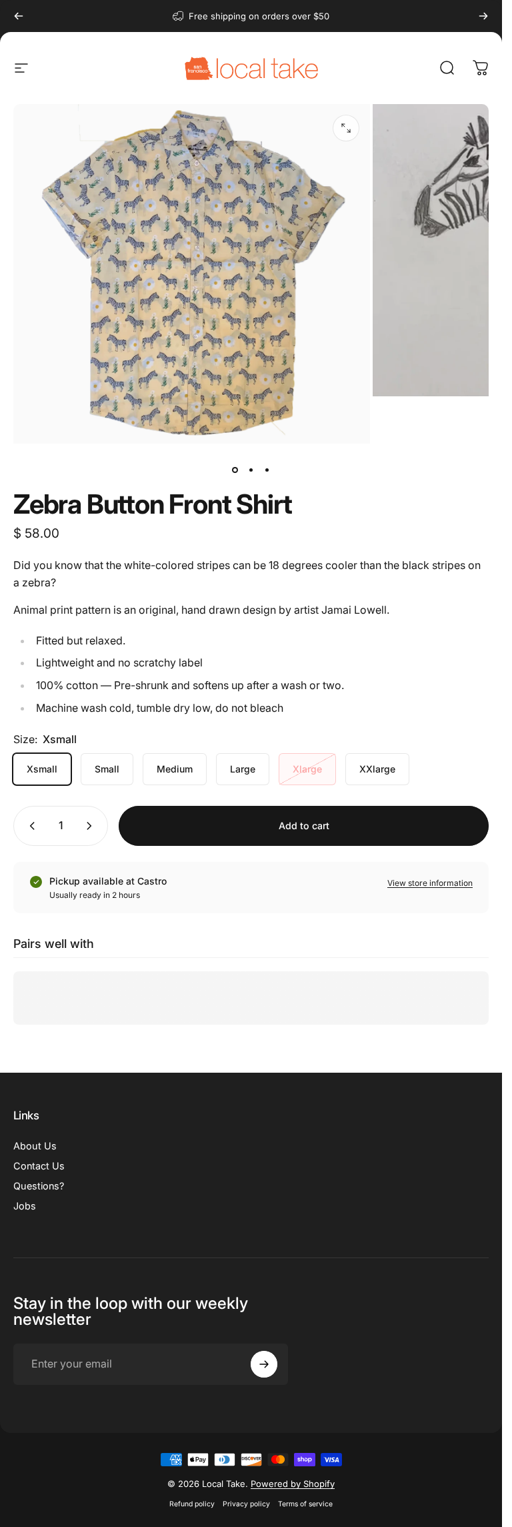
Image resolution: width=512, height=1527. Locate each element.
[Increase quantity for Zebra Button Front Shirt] (92, 826)
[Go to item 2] (251, 470)
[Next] (483, 16)
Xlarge (307, 769)
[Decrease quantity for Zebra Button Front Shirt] (29, 826)
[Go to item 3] (267, 470)
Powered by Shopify (293, 1483)
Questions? (38, 1185)
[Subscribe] (264, 1364)
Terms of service (305, 1504)
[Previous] (18, 16)
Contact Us (39, 1165)
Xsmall (42, 769)
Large (242, 769)
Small (107, 769)
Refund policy (192, 1504)
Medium (175, 769)
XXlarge (377, 769)
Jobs (24, 1205)
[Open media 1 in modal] (346, 128)
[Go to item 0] (235, 470)
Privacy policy (246, 1504)
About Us (35, 1145)
